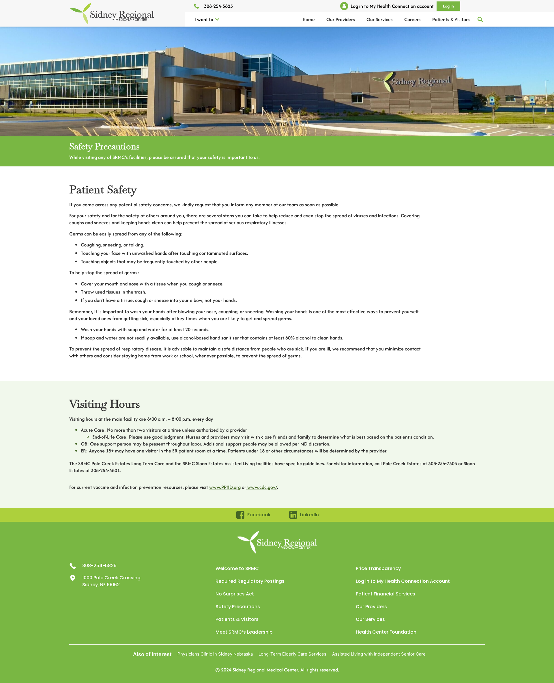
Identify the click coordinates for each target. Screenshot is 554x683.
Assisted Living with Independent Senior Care (379, 654)
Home (309, 19)
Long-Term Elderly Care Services (292, 654)
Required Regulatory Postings (250, 581)
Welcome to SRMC (237, 568)
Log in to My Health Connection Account (403, 581)
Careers (412, 19)
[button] (217, 19)
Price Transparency (378, 568)
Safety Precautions (238, 606)
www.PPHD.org (225, 487)
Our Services (379, 19)
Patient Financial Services (385, 594)
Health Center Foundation (386, 632)
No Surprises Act (235, 594)
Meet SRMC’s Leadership (244, 632)
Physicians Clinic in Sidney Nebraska (215, 654)
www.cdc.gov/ (261, 487)
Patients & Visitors (451, 19)
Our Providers (340, 19)
